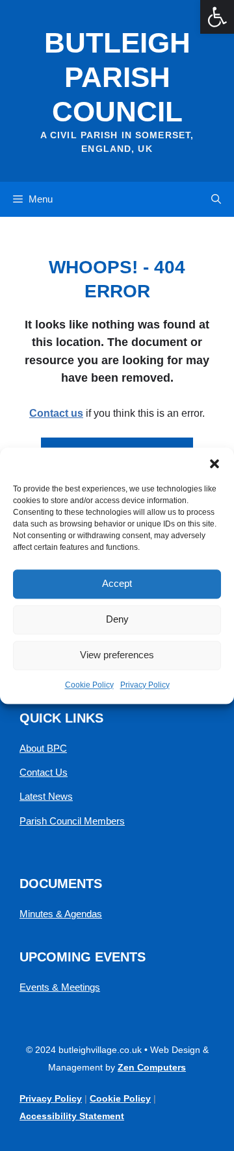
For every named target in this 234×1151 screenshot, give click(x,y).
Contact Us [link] (44, 772)
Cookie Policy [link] (89, 684)
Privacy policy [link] (51, 1098)
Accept (117, 583)
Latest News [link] (46, 796)
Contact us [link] (56, 413)
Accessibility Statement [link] (72, 1116)
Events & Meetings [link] (60, 987)
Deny (117, 619)
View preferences (117, 654)
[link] (217, 17)
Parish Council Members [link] (72, 820)
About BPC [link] (43, 748)
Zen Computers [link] (152, 1067)
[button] (214, 463)
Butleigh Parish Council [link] (117, 77)
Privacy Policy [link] (145, 684)
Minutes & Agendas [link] (61, 913)
